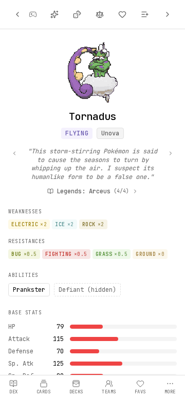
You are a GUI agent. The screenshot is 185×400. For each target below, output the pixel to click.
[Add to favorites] (122, 14)
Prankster (29, 290)
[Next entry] (170, 153)
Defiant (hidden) (87, 290)
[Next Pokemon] (167, 14)
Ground (150, 254)
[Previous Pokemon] (17, 14)
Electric (29, 224)
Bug (24, 254)
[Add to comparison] (99, 14)
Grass (112, 254)
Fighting (66, 254)
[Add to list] (145, 14)
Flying (77, 133)
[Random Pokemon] (77, 14)
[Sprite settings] (54, 14)
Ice (64, 224)
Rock (93, 224)
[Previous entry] (14, 153)
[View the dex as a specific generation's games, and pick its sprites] (33, 14)
